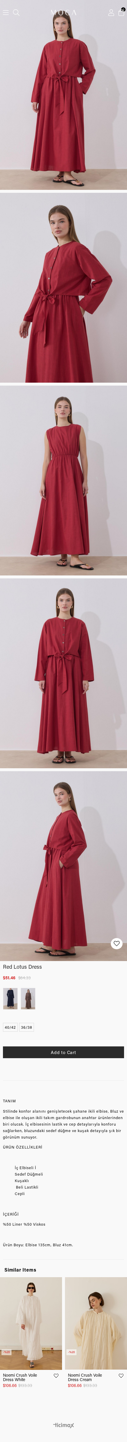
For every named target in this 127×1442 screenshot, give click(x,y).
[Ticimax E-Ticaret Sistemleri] (63, 1426)
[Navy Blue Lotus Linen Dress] (12, 999)
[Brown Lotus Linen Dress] (29, 999)
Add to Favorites (56, 1376)
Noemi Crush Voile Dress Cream (85, 1377)
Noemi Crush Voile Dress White (20, 1377)
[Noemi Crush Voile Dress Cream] (96, 1323)
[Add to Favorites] (117, 943)
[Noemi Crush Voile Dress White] (31, 1323)
